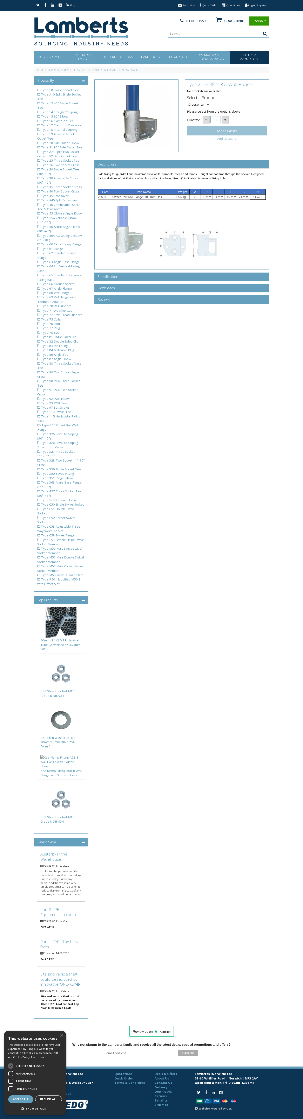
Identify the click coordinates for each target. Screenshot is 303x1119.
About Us (162, 1078)
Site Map (161, 1105)
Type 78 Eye (49, 332)
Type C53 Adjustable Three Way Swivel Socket (58, 528)
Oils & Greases (50, 57)
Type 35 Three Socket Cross (61, 187)
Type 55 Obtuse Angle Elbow (61, 213)
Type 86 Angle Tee (54, 354)
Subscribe (188, 5)
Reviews (104, 300)
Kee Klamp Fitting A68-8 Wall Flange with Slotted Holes (61, 773)
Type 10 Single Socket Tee (59, 90)
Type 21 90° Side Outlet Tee (61, 147)
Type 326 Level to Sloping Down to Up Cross (57, 445)
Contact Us (163, 1083)
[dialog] (35, 1073)
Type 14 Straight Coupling (59, 112)
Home (40, 70)
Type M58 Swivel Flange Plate (62, 575)
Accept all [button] (21, 1099)
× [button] (61, 1035)
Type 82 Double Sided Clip (59, 341)
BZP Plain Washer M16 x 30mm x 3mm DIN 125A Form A (57, 742)
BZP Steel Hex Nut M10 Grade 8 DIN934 (57, 819)
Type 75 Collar (51, 319)
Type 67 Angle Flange (56, 288)
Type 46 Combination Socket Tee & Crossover (59, 207)
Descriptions (107, 164)
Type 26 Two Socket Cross (60, 165)
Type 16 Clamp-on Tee (57, 121)
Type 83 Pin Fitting (54, 346)
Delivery (161, 1087)
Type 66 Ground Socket (57, 284)
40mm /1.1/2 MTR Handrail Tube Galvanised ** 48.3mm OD (60, 644)
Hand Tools (150, 57)
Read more (38, 1057)
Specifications (108, 277)
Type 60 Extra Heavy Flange (61, 244)
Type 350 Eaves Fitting (57, 473)
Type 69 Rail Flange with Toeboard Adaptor (56, 299)
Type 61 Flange (51, 249)
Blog (72, 5)
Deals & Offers (166, 1074)
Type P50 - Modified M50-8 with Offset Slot (59, 581)
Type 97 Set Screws (55, 407)
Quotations (233, 5)
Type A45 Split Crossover (58, 200)
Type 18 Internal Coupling (59, 129)
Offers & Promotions (250, 57)
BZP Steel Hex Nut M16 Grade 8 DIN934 (57, 693)
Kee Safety (78, 70)
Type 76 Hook (50, 324)
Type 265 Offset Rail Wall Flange (121, 70)
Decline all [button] (48, 1099)
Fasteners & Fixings (83, 57)
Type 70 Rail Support (55, 306)
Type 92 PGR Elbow (55, 398)
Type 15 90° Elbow (54, 116)
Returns (161, 1096)
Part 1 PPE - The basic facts (59, 944)
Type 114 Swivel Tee (55, 412)
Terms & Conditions (129, 1083)
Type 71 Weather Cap (56, 310)
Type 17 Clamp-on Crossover (61, 125)
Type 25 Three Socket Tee (59, 160)
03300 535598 (197, 21)
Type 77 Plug (50, 328)
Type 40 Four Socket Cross (60, 191)
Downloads (106, 288)
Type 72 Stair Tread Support (61, 315)
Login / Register (257, 5)
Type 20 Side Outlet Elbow (59, 143)
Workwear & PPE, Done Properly (212, 57)
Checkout (259, 21)
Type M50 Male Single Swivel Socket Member (59, 550)
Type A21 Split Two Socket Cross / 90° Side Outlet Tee (58, 154)
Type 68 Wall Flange (55, 293)
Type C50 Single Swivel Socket (62, 504)
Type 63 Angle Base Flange (60, 262)
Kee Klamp (93, 70)
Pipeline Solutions (118, 57)
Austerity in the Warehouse (53, 856)
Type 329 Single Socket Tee (60, 469)
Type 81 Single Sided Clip (58, 337)
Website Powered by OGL (215, 1108)
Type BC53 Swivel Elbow (58, 500)
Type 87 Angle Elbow (55, 359)
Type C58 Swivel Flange (57, 535)
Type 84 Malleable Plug (57, 350)
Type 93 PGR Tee (53, 403)
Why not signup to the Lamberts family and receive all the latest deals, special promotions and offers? (151, 1044)
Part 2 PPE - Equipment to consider (60, 912)
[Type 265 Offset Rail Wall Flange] (136, 116)
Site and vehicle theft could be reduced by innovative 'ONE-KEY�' (60, 979)
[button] (35, 1108)
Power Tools (179, 57)
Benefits (161, 1100)
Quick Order (209, 5)
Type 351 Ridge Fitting (57, 478)
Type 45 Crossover (54, 196)
